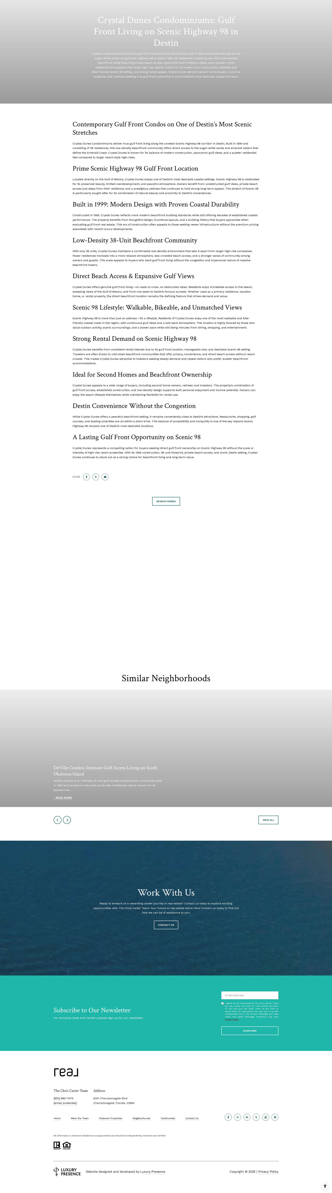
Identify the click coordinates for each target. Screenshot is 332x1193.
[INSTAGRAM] (237, 1117)
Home (57, 1118)
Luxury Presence (152, 1171)
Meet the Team (80, 1118)
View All (268, 820)
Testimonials (168, 1118)
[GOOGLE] (274, 1117)
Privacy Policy (232, 1019)
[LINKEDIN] (246, 1117)
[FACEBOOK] (228, 1117)
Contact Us (192, 1118)
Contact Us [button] (166, 925)
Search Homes (166, 501)
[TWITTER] (256, 1117)
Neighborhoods (141, 1118)
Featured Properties (110, 1118)
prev (58, 820)
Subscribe (250, 1030)
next (67, 820)
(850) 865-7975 (63, 1098)
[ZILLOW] (265, 1117)
